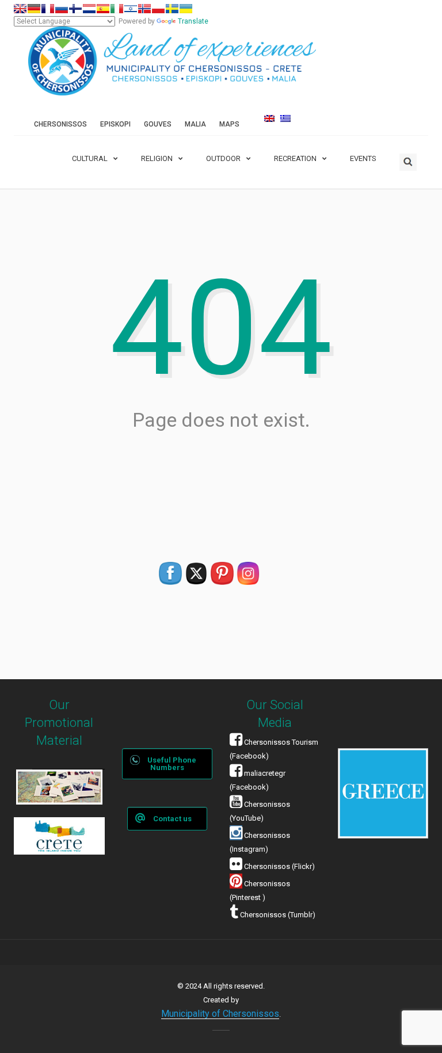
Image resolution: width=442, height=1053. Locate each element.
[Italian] (116, 8)
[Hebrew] (130, 8)
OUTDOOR (223, 158)
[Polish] (158, 8)
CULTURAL (90, 158)
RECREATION (295, 158)
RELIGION (157, 158)
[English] (20, 8)
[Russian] (61, 8)
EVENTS (363, 158)
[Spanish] (103, 8)
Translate (193, 21)
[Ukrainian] (186, 8)
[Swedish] (172, 8)
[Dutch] (89, 8)
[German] (34, 8)
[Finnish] (75, 8)
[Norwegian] (144, 8)
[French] (47, 8)
